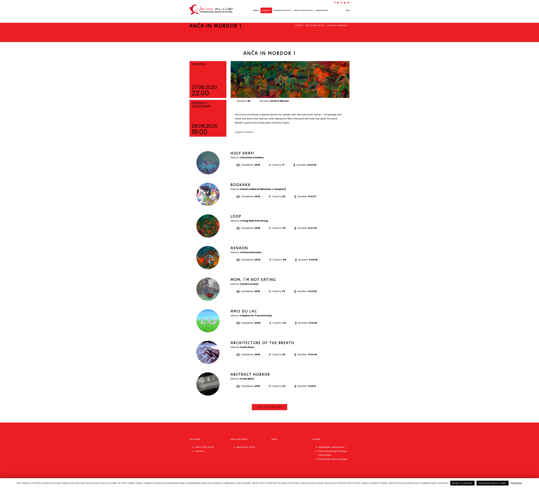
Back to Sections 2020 (269, 407)
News (256, 10)
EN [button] (347, 10)
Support (266, 10)
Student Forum (282, 10)
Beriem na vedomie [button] (462, 483)
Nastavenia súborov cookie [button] (492, 483)
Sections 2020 (315, 25)
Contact (200, 451)
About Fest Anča (303, 10)
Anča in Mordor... (338, 25)
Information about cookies (333, 459)
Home (298, 25)
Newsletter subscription (331, 447)
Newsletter (322, 10)
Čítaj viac (516, 483)
